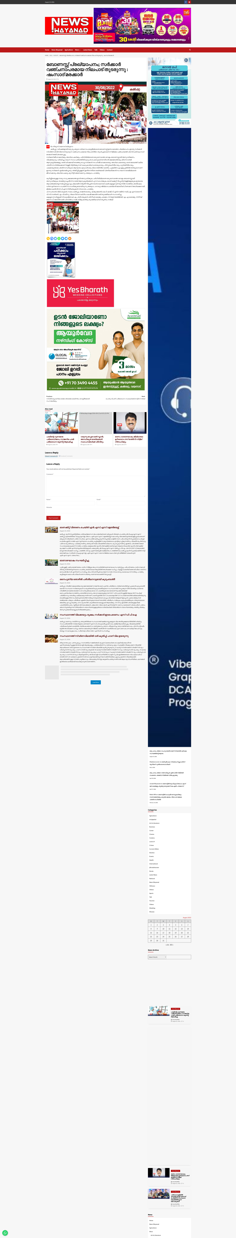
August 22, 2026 (51, 444)
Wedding (152, 908)
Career (151, 830)
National (152, 878)
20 (182, 932)
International (153, 864)
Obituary (152, 886)
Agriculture (69, 50)
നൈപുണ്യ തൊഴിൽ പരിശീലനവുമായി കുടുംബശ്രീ (87, 579)
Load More (96, 682)
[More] (69, 238)
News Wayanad (57, 50)
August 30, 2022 (52, 79)
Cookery (152, 838)
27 (182, 936)
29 (151, 940)
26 (175, 936)
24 (163, 936)
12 (175, 928)
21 (188, 932)
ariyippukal (152, 819)
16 (157, 932)
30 (157, 940)
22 (151, 936)
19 (175, 932)
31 (163, 940)
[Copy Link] (48, 238)
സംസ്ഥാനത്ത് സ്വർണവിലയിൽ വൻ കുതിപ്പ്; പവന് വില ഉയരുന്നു (94, 636)
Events (151, 856)
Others (151, 889)
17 (163, 932)
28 (188, 936)
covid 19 (152, 841)
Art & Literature (154, 823)
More (77, 50)
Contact (109, 50)
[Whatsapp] (59, 238)
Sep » (171, 944)
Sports (151, 893)
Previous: (68, 398)
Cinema (151, 834)
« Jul (167, 944)
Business (152, 827)
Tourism (151, 900)
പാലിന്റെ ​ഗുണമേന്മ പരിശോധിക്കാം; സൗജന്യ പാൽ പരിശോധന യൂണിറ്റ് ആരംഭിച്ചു (60, 439)
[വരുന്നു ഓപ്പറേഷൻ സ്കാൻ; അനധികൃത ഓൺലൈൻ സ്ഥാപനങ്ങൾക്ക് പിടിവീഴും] (95, 423)
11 (169, 928)
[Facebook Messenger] (62, 238)
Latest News (87, 50)
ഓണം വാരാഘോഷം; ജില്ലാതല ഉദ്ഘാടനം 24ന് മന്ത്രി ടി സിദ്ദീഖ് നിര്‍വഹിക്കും (129, 439)
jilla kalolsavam (154, 867)
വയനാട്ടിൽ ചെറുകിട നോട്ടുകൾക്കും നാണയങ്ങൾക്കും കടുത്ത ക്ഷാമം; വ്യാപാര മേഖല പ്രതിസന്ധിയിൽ (166, 797)
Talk (95, 50)
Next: (125, 397)
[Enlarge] (189, 60)
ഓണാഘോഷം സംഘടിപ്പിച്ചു (74, 560)
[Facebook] (51, 238)
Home (47, 50)
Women (151, 912)
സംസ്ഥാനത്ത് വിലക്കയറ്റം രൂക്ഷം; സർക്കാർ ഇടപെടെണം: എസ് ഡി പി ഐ (98, 614)
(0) (51, 456)
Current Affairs (154, 849)
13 (182, 928)
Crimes (151, 845)
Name (48, 499)
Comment (50, 474)
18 (169, 932)
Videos (102, 50)
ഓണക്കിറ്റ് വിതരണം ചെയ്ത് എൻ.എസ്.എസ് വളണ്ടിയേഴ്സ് (89, 527)
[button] (190, 50)
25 (169, 936)
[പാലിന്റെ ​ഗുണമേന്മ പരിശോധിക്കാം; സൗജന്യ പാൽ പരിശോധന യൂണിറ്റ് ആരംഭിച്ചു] (61, 423)
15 (151, 932)
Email (99, 499)
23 (157, 936)
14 (188, 928)
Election (152, 852)
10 (163, 928)
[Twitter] (55, 238)
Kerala (151, 871)
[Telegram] (66, 238)
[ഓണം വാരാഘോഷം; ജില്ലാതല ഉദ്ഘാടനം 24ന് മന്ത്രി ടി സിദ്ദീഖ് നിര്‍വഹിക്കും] (130, 423)
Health (151, 860)
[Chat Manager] (5, 1233)
